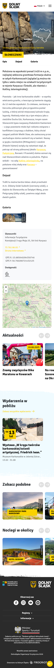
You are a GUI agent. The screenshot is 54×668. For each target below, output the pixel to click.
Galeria (34, 61)
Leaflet (33, 327)
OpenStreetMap (42, 327)
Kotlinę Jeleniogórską (29, 160)
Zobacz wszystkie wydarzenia (17, 411)
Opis (5, 61)
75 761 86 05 (11, 247)
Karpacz (31, 164)
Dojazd (18, 61)
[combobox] (39, 6)
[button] (49, 6)
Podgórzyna (8, 153)
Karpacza (41, 149)
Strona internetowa (14, 250)
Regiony (26, 612)
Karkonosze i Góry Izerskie (31, 47)
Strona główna (10, 47)
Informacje (25, 618)
